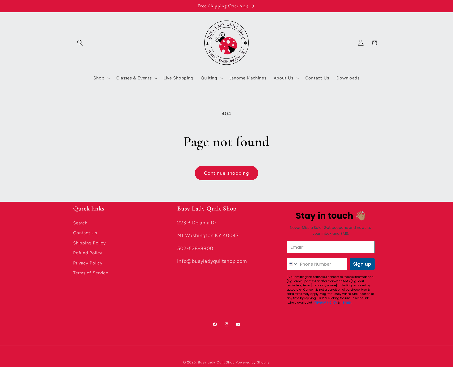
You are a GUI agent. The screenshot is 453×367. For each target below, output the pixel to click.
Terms (346, 302)
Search (80, 223)
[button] (80, 42)
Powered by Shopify (253, 362)
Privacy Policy (88, 263)
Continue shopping (226, 173)
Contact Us (85, 232)
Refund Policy (87, 253)
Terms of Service (90, 273)
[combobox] (292, 264)
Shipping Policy (89, 243)
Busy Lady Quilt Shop (217, 362)
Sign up (362, 264)
